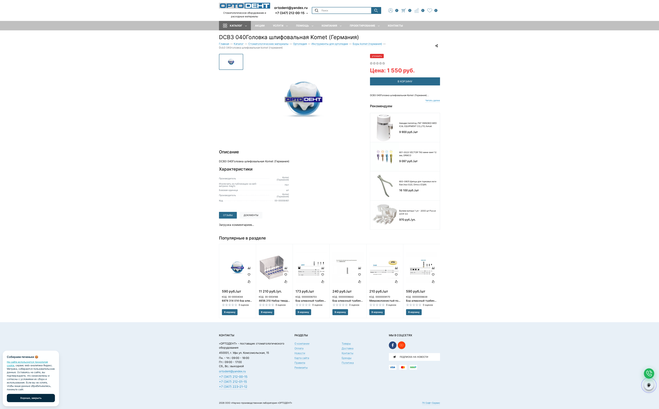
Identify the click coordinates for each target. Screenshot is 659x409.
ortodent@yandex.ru (291, 7)
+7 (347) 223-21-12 (233, 386)
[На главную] (244, 5)
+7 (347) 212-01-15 (233, 381)
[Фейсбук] (392, 345)
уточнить (377, 56)
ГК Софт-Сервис (431, 402)
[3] (377, 63)
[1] (371, 63)
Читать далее (432, 100)
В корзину (229, 312)
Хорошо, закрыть (31, 397)
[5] (383, 63)
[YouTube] (401, 345)
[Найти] (376, 10)
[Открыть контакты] (649, 373)
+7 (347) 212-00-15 (289, 13)
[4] (380, 63)
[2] (374, 63)
